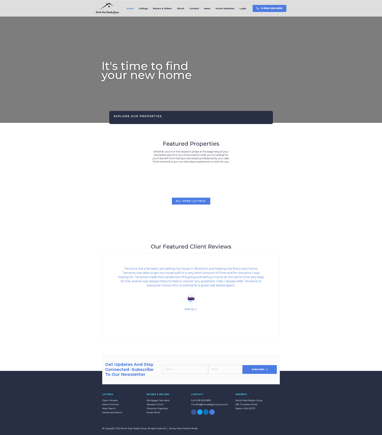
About (180, 8)
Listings (143, 8)
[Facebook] (193, 412)
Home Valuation (225, 8)
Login (242, 8)
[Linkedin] (206, 412)
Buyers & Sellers (162, 8)
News (207, 8)
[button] (269, 8)
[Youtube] (212, 412)
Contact (194, 8)
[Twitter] (199, 412)
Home (130, 8)
